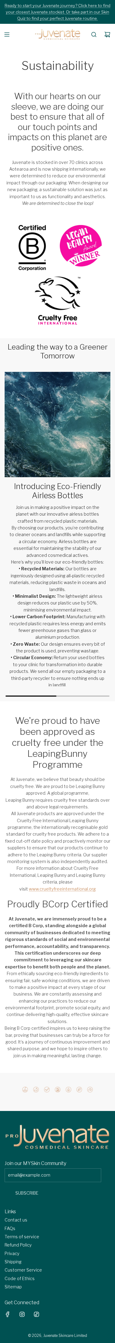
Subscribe (26, 1193)
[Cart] (107, 34)
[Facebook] (7, 1314)
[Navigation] (6, 34)
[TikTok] (36, 1314)
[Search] (94, 34)
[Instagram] (22, 1314)
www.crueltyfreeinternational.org (62, 888)
